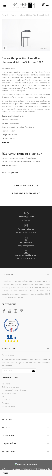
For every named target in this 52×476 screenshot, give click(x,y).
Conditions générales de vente (14, 390)
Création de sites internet (12, 469)
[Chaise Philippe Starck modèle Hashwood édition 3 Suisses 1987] (5, 48)
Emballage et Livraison (11, 387)
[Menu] (4, 5)
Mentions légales (9, 393)
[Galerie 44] (23, 5)
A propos (5, 403)
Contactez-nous (8, 406)
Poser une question (10, 172)
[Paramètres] (47, 5)
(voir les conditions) (9, 165)
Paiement (6, 384)
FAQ (3, 396)
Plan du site (6, 400)
